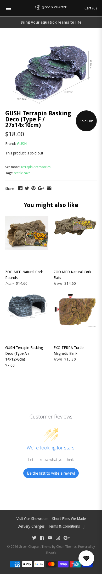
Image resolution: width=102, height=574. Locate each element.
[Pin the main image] (33, 188)
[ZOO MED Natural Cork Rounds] (26, 237)
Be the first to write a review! (51, 473)
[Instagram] (58, 538)
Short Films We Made (69, 519)
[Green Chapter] (51, 8)
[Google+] (67, 538)
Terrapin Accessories (35, 167)
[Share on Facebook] (20, 188)
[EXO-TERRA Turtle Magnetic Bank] (75, 313)
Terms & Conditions (64, 526)
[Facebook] (42, 538)
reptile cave (22, 173)
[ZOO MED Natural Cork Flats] (75, 237)
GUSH (22, 144)
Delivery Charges (31, 526)
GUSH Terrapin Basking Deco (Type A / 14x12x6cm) (24, 354)
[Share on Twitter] (27, 188)
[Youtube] (50, 538)
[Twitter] (34, 538)
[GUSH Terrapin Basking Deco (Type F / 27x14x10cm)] (51, 44)
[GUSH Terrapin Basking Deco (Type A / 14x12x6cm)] (26, 313)
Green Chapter (29, 547)
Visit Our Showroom (32, 519)
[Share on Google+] (41, 188)
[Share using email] (49, 188)
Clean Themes (66, 547)
